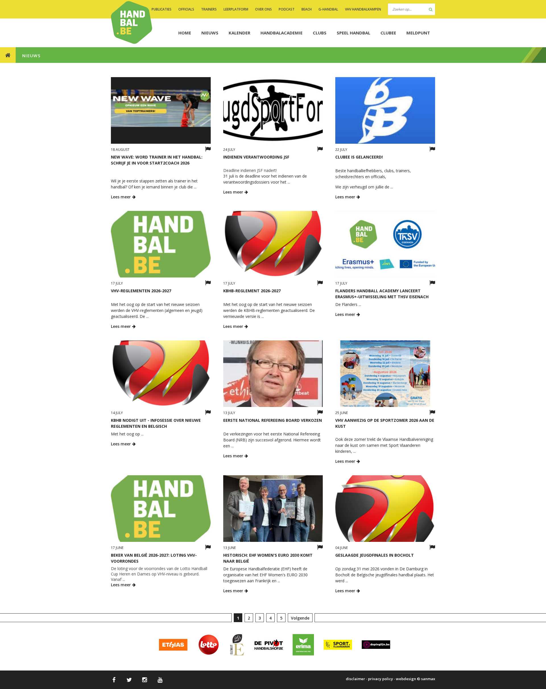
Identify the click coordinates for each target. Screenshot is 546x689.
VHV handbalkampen (363, 9)
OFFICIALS (186, 9)
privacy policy (380, 678)
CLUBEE (388, 33)
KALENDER (239, 33)
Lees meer (121, 196)
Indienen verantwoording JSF (256, 157)
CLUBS (319, 33)
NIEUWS (209, 33)
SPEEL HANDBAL (353, 33)
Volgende (300, 618)
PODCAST (287, 9)
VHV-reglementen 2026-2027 (141, 290)
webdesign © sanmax (415, 678)
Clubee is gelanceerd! (359, 157)
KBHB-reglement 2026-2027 (252, 290)
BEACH (306, 9)
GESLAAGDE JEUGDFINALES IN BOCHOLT (374, 555)
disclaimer (355, 678)
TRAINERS (209, 9)
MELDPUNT (418, 33)
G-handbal (328, 9)
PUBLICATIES (161, 9)
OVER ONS (263, 9)
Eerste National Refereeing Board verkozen (272, 420)
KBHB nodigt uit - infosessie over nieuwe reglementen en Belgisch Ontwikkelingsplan (156, 426)
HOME (184, 33)
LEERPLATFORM (236, 9)
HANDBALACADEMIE (281, 33)
